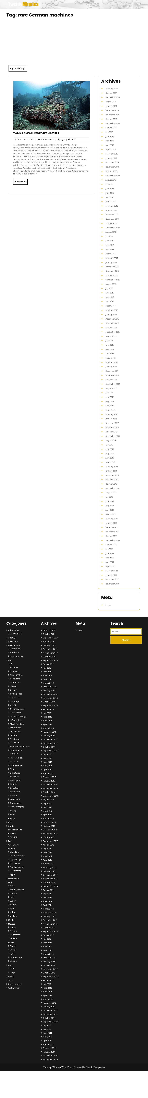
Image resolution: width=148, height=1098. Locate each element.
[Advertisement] (74, 43)
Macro (15, 753)
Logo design (16, 859)
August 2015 (111, 336)
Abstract (14, 667)
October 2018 (111, 171)
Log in (108, 605)
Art (9, 660)
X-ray (12, 814)
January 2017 (111, 262)
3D (11, 663)
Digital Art (14, 697)
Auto (12, 885)
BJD (9, 822)
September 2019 (113, 123)
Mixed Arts (15, 731)
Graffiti (13, 705)
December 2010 (112, 579)
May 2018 (110, 193)
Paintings (14, 739)
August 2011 (111, 544)
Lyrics (12, 953)
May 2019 (110, 140)
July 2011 (109, 549)
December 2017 (112, 214)
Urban (13, 912)
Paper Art (14, 742)
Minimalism (15, 727)
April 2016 (110, 301)
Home (46, 1080)
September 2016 (113, 279)
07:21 (71, 139)
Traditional (15, 799)
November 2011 (112, 531)
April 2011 (110, 562)
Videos (13, 961)
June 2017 (110, 240)
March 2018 (110, 201)
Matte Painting (17, 724)
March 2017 (110, 253)
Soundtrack (15, 934)
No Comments (44, 139)
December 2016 (112, 266)
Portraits (14, 761)
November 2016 (112, 271)
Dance (13, 946)
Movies (11, 924)
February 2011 (112, 570)
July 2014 (109, 392)
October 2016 (111, 275)
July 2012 (109, 497)
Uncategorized (15, 984)
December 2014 (112, 371)
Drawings (14, 701)
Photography (16, 750)
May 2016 (110, 297)
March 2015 (110, 358)
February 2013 (112, 466)
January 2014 (111, 418)
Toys (10, 980)
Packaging (15, 863)
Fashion (12, 833)
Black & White (16, 675)
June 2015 (110, 345)
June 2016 (110, 292)
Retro (12, 769)
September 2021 (113, 97)
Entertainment (15, 829)
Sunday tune (16, 957)
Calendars (15, 678)
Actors (13, 927)
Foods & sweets (17, 889)
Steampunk (15, 780)
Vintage (13, 810)
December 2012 (112, 475)
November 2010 (112, 583)
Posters (13, 931)
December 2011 (112, 527)
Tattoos (13, 795)
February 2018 (112, 206)
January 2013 (111, 471)
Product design (17, 867)
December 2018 (112, 162)
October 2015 (111, 327)
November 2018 (112, 166)
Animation (13, 641)
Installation (13, 878)
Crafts (11, 826)
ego (59, 139)
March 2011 (110, 566)
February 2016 (112, 310)
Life (10, 882)
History (13, 893)
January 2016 (111, 314)
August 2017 (111, 232)
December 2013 (112, 423)
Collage (13, 690)
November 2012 (112, 479)
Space (11, 976)
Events (13, 949)
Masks (11, 920)
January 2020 (111, 106)
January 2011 (111, 575)
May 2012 (110, 505)
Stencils (13, 784)
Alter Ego (12, 637)
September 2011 (113, 540)
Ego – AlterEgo (17, 68)
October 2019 (111, 119)
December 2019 (112, 110)
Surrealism (15, 791)
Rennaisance (16, 765)
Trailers (13, 938)
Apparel (14, 837)
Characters (15, 682)
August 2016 (111, 284)
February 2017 (112, 258)
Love (12, 897)
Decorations (16, 648)
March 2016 (110, 305)
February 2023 (112, 88)
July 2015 (109, 340)
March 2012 (110, 514)
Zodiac (13, 916)
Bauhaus (14, 671)
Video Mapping (17, 806)
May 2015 (110, 349)
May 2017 (110, 245)
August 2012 (111, 492)
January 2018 (111, 210)
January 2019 (111, 158)
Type (12, 874)
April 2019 (110, 145)
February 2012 (112, 518)
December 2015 (112, 318)
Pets (10, 965)
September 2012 (113, 488)
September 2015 (113, 332)
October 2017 (111, 223)
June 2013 (110, 449)
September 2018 (113, 175)
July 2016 (109, 288)
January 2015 (111, 366)
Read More (20, 182)
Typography (15, 803)
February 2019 (112, 153)
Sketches (14, 776)
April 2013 (110, 457)
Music (11, 942)
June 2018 (110, 188)
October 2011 (111, 536)
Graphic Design (17, 709)
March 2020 (110, 101)
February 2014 (112, 414)
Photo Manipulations (20, 746)
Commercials (16, 633)
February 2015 (112, 362)
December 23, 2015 (25, 139)
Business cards (17, 855)
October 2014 (111, 379)
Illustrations (15, 712)
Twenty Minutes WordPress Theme (62, 1067)
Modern (13, 735)
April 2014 (110, 405)
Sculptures (15, 773)
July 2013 (109, 444)
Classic (13, 686)
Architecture (14, 645)
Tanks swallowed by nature (36, 133)
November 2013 (112, 427)
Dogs (12, 972)
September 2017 (113, 227)
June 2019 (110, 136)
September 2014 (113, 384)
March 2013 (110, 462)
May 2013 (110, 453)
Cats (12, 968)
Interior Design (17, 656)
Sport (12, 908)
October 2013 (111, 431)
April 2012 (110, 510)
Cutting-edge (16, 693)
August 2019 (111, 127)
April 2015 (110, 353)
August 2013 (111, 440)
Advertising (13, 630)
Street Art (14, 788)
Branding (14, 852)
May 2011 (110, 557)
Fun (10, 841)
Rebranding (15, 870)
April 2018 (110, 197)
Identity (11, 848)
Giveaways (13, 844)
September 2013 (113, 436)
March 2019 (110, 149)
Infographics (16, 720)
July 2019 (109, 132)
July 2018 (109, 184)
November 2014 (112, 375)
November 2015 (112, 323)
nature (13, 904)
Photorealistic (16, 757)
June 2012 (110, 501)
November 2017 (112, 219)
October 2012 (111, 484)
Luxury (13, 901)
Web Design (14, 988)
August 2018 (111, 180)
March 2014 (110, 410)
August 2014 (111, 388)
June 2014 (110, 397)
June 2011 (110, 553)
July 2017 (109, 236)
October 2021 (111, 93)
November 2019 (112, 114)
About (46, 1088)
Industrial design (18, 716)
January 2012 (111, 523)
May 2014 (110, 401)
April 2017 (110, 249)
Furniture (14, 652)
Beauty (11, 818)
